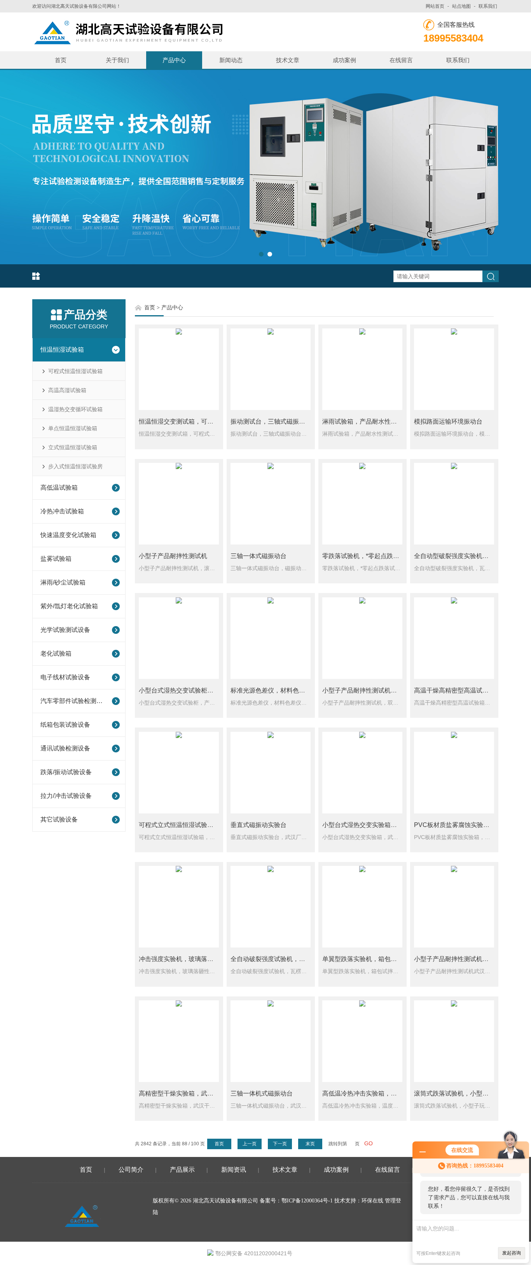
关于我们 (117, 60)
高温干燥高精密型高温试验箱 (454, 690)
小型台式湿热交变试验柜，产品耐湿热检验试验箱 (207, 690)
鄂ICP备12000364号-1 (307, 1201)
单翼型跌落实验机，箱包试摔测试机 (372, 959)
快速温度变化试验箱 (68, 535)
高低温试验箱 (59, 487)
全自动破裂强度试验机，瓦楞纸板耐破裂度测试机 (299, 959)
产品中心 (174, 60)
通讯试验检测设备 (65, 748)
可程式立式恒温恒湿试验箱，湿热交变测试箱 (201, 825)
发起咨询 (511, 1253)
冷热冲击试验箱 (62, 511)
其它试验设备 (59, 819)
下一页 (280, 1143)
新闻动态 (231, 60)
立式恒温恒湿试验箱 (72, 447)
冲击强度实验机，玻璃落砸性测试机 (188, 959)
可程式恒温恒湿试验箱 (75, 371)
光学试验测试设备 (65, 629)
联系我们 (488, 6)
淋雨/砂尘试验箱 (63, 582)
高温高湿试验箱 (67, 390)
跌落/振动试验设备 (66, 772)
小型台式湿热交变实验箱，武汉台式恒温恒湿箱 (387, 825)
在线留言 (401, 60)
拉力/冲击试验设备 (66, 795)
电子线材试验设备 (65, 677)
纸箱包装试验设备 (65, 724)
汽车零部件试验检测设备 (73, 701)
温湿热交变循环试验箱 (75, 409)
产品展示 (182, 1169)
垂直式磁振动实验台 (258, 825)
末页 (310, 1143)
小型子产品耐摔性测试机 (173, 556)
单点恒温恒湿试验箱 (72, 428)
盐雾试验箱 (56, 558)
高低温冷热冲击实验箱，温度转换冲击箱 (378, 1093)
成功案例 (344, 60)
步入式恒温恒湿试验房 (75, 466)
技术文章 (287, 60)
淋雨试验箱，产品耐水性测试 (362, 421)
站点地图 (461, 6)
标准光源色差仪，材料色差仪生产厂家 (283, 690)
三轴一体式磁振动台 (258, 556)
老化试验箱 (56, 653)
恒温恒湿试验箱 (62, 349)
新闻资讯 (233, 1169)
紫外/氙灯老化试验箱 (69, 606)
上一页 (250, 1143)
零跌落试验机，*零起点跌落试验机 (370, 556)
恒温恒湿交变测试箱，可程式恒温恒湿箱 (195, 421)
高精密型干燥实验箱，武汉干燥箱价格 (192, 1093)
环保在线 (372, 1201)
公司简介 (131, 1169)
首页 (60, 60)
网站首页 (435, 6)
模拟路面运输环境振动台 (448, 421)
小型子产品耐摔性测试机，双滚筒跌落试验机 (384, 690)
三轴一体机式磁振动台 (262, 1093)
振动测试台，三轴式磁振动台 (271, 421)
